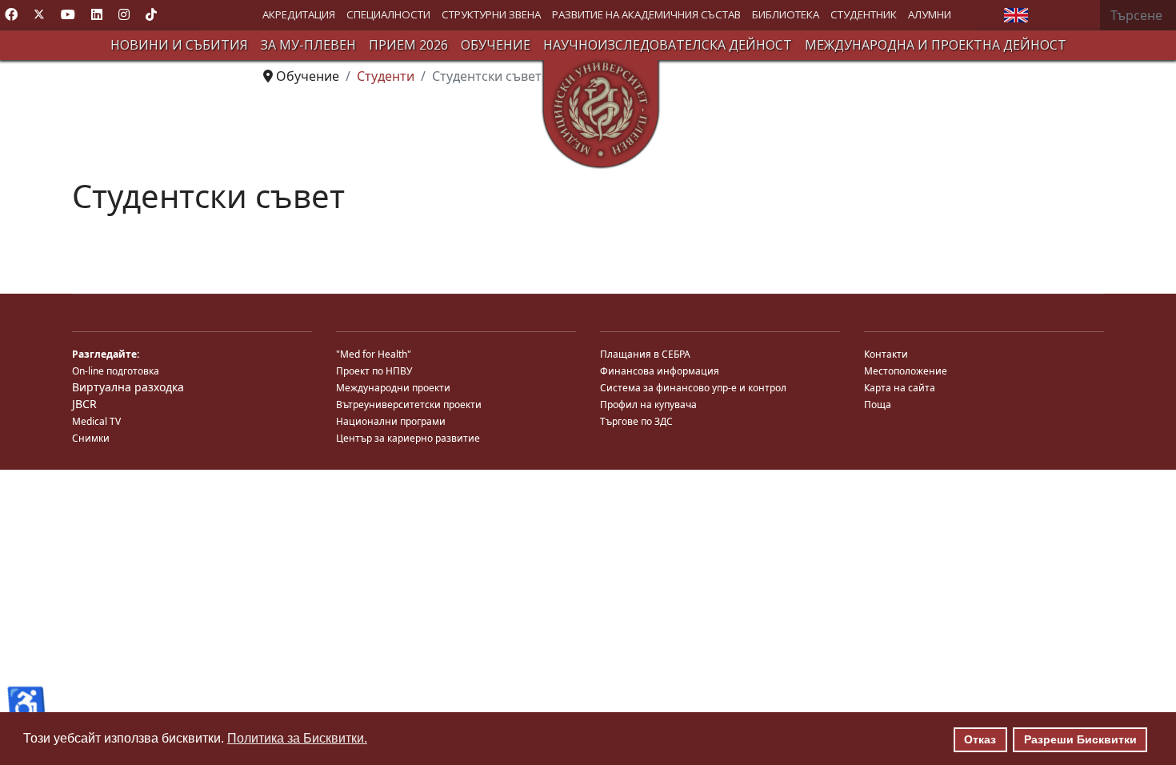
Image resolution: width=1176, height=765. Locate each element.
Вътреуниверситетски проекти (409, 404)
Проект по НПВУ (374, 371)
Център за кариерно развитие (408, 438)
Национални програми (391, 421)
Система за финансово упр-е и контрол (693, 388)
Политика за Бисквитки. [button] (297, 738)
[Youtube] (68, 14)
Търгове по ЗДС (636, 421)
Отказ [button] (980, 739)
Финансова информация (659, 371)
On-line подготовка (115, 371)
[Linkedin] (96, 14)
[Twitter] (39, 14)
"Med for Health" (373, 354)
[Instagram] (124, 14)
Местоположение (905, 371)
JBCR (84, 403)
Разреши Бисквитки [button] (1080, 739)
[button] (298, 15)
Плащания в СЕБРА (645, 354)
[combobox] (1138, 15)
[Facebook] (11, 14)
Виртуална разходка (128, 387)
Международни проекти (393, 388)
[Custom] (151, 14)
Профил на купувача (648, 404)
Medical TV (96, 421)
